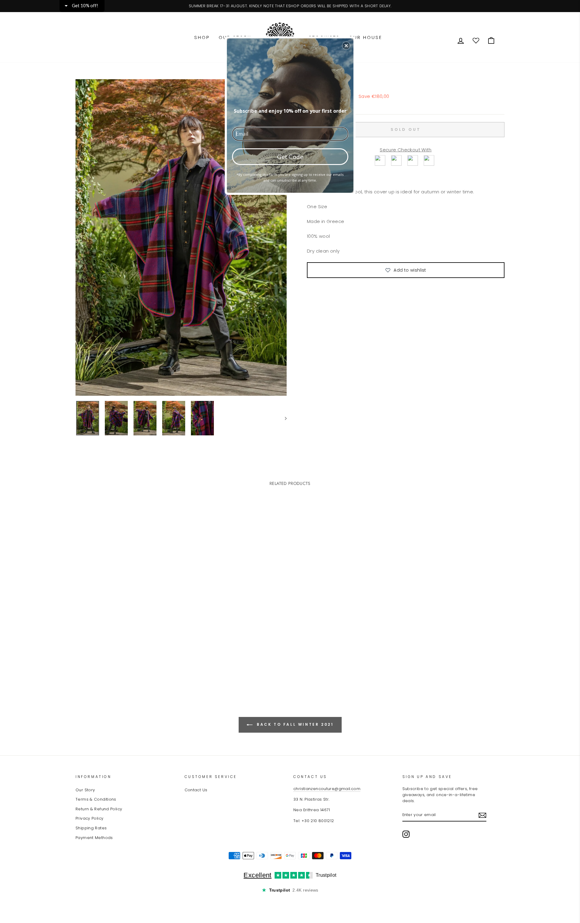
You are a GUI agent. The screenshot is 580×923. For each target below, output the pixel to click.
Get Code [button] (290, 156)
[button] (346, 45)
